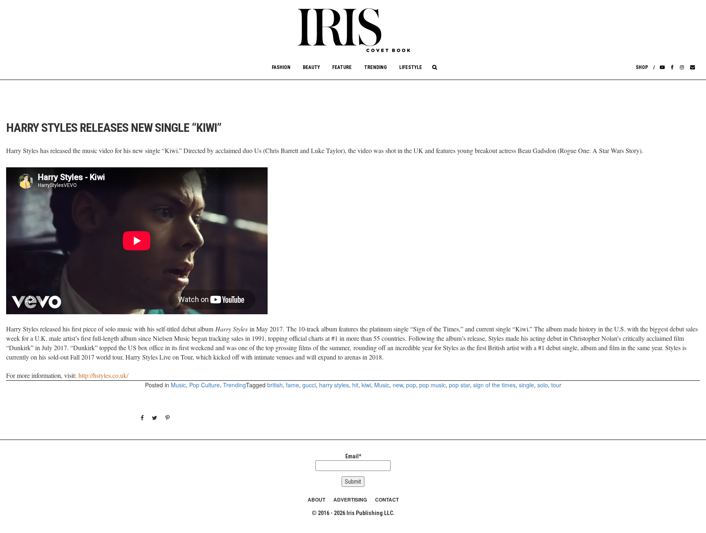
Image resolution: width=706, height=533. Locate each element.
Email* (353, 456)
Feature (342, 67)
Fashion (281, 67)
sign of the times (494, 385)
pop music (432, 385)
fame (292, 385)
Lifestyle (410, 67)
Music (178, 385)
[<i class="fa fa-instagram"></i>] (682, 67)
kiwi (366, 385)
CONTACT (387, 499)
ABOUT (316, 499)
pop (411, 385)
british (275, 385)
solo (542, 385)
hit (355, 385)
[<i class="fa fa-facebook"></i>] (672, 67)
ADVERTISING (350, 499)
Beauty (311, 67)
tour (556, 385)
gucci (309, 385)
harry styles (334, 385)
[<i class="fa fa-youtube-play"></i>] (662, 67)
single (526, 385)
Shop (642, 67)
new (398, 385)
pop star (459, 385)
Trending (375, 67)
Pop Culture (204, 385)
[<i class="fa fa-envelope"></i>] (692, 67)
